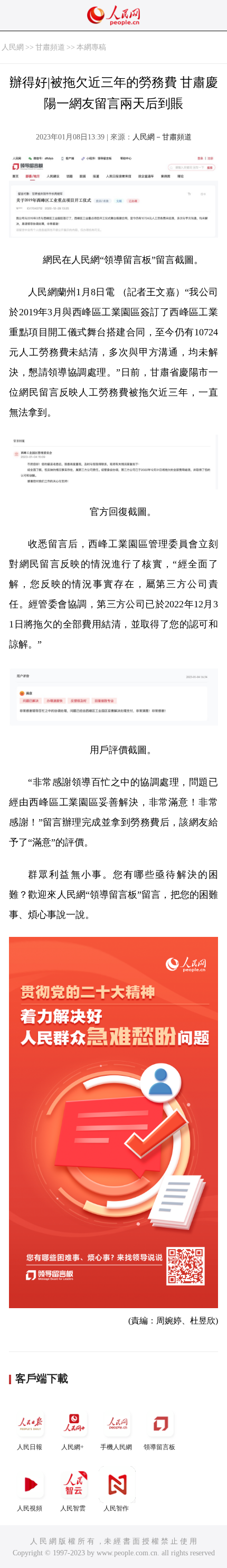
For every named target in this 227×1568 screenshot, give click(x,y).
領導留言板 (159, 1447)
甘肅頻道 (50, 47)
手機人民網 (116, 1447)
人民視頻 (29, 1508)
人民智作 (116, 1508)
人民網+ (72, 1447)
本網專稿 (91, 47)
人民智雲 (73, 1508)
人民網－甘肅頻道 (162, 137)
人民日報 (29, 1447)
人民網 (13, 47)
